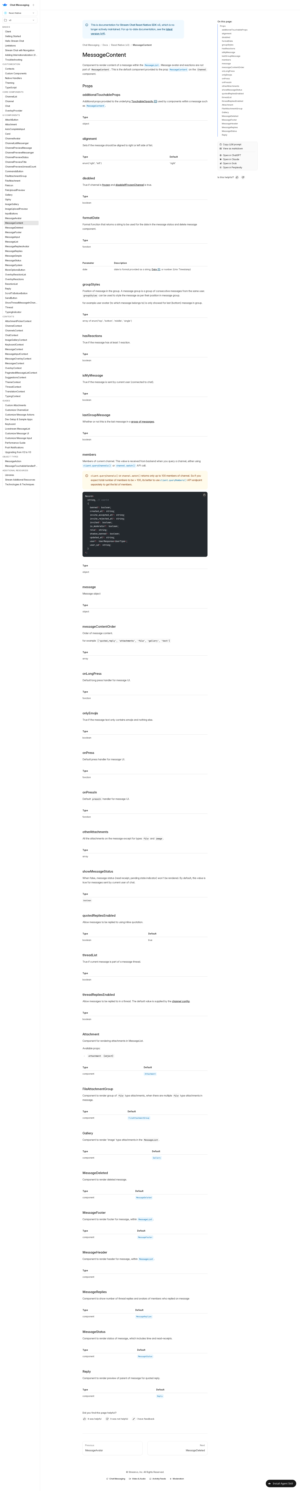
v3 (10, 20)
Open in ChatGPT (232, 155)
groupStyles (227, 44)
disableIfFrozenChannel (129, 184)
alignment (89, 139)
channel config (181, 1001)
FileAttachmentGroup (97, 1089)
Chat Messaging (90, 45)
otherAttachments (230, 86)
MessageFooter (94, 1213)
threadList (227, 97)
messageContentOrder (99, 626)
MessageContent (142, 45)
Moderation (178, 1478)
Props (87, 86)
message (89, 587)
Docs (105, 45)
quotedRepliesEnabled (98, 915)
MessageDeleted (95, 1173)
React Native (15, 13)
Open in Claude (231, 159)
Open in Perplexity (232, 167)
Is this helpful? (226, 177)
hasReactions (92, 336)
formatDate (227, 41)
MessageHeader (94, 1252)
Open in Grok (230, 163)
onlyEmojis (227, 74)
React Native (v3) (120, 45)
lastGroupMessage (96, 415)
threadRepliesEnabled (98, 995)
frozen (106, 184)
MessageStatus (93, 1332)
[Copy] (204, 495)
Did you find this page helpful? (99, 1412)
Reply (86, 1371)
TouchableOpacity (142, 101)
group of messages (142, 421)
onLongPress (92, 674)
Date (154, 269)
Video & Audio (139, 1478)
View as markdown (233, 148)
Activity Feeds (159, 1478)
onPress (226, 78)
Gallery (87, 1133)
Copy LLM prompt (232, 144)
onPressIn (89, 792)
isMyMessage (92, 375)
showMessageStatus (97, 871)
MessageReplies (94, 1292)
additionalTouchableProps (101, 95)
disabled (88, 178)
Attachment (90, 1034)
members (89, 454)
